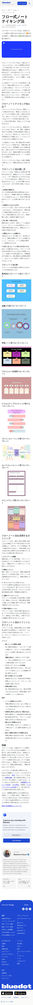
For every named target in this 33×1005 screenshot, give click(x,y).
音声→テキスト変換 (7, 924)
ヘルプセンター (21, 961)
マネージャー (5, 951)
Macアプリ (20, 923)
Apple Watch (21, 933)
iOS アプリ (20, 928)
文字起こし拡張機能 (7, 929)
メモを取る (15, 785)
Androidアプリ (21, 930)
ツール (19, 958)
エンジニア (5, 956)
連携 (18, 963)
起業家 (3, 943)
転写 (13, 775)
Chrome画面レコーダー (8, 935)
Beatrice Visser (11, 25)
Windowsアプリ (21, 925)
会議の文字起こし (7, 918)
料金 (18, 949)
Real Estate (5, 964)
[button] (29, 3)
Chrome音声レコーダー (8, 932)
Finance (4, 962)
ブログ (19, 946)
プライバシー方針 (7, 975)
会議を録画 (8, 777)
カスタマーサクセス (7, 954)
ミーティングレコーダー (8, 921)
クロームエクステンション (24, 919)
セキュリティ (5, 978)
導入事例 (19, 943)
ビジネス (19, 25)
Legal (3, 959)
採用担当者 (5, 949)
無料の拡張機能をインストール (12, 806)
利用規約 (4, 973)
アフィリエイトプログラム (24, 952)
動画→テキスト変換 (7, 927)
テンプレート (20, 956)
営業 (3, 946)
